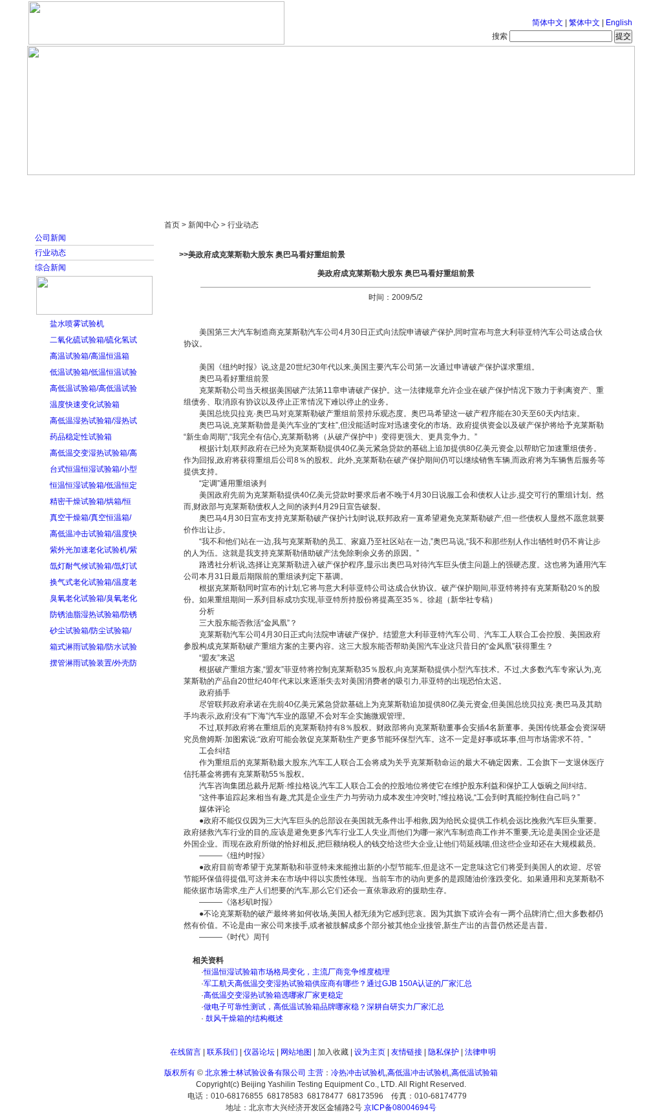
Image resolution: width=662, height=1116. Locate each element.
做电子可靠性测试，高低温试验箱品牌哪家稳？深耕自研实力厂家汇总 (324, 1006)
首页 (69, 187)
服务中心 (496, 187)
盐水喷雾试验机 (77, 323)
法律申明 (480, 1052)
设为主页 (369, 1052)
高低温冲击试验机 (418, 1072)
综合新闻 (50, 267)
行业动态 (50, 252)
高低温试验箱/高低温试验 (93, 388)
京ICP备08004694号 (400, 1107)
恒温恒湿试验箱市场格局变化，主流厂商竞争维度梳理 (297, 971)
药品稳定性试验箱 (81, 436)
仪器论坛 (259, 1052)
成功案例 (354, 187)
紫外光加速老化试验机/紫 (93, 549)
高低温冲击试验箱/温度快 (93, 533)
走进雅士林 (140, 187)
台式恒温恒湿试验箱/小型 (93, 469)
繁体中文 (584, 22)
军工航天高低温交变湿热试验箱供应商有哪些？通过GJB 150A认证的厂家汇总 (338, 983)
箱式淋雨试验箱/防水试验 (93, 646)
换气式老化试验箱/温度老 (93, 582)
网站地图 (296, 1052)
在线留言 (185, 1052)
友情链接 (406, 1052)
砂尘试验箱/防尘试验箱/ (90, 630)
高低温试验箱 (474, 1072)
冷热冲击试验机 (358, 1072)
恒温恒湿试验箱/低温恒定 (93, 485)
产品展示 (282, 187)
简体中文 (547, 22)
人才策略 (425, 187)
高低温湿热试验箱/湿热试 (93, 420)
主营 (315, 1072)
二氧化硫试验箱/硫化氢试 (93, 339)
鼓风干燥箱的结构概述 (243, 1018)
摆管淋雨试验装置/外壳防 (93, 663)
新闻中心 (211, 187)
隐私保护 (443, 1052)
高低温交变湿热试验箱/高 (93, 453)
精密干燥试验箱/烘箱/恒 (90, 501)
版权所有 (179, 1072)
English (619, 22)
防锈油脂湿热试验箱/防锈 (93, 614)
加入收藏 (332, 1052)
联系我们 (222, 1052)
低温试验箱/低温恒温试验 (93, 372)
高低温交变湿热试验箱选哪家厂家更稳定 (273, 995)
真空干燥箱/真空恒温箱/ (90, 517)
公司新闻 (50, 237)
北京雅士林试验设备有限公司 (255, 1072)
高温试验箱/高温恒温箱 (89, 356)
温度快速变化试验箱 (85, 404)
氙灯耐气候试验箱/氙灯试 (93, 566)
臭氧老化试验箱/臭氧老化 (93, 598)
